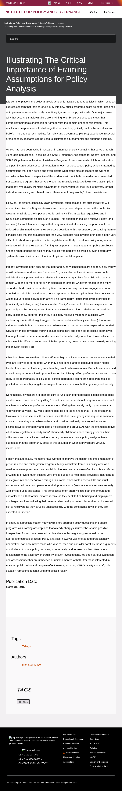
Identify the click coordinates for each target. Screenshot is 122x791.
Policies (93, 748)
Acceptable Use (70, 748)
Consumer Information (99, 735)
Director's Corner (47, 23)
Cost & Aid (94, 739)
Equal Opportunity (97, 753)
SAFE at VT (95, 744)
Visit (68, 3)
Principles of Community (73, 739)
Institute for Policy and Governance (21, 23)
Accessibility (68, 762)
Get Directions (29, 755)
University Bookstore (99, 762)
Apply (57, 3)
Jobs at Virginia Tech (99, 766)
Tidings (60, 23)
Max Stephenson (32, 664)
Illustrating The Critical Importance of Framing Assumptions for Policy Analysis (38, 26)
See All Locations (31, 759)
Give (79, 3)
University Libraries (71, 757)
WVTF (93, 757)
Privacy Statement (71, 744)
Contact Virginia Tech (33, 763)
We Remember (72, 753)
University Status (70, 735)
